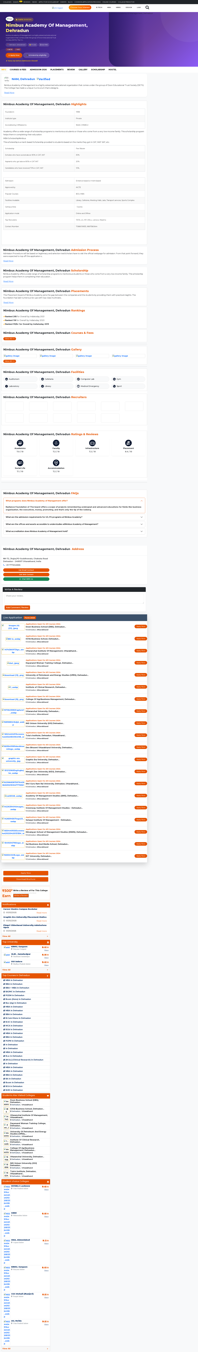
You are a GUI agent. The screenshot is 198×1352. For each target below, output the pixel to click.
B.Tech (99, 7)
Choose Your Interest (80, 7)
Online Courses (109, 2)
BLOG (70, 2)
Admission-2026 (38, 70)
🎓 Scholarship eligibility (36, 55)
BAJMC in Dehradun (15, 992)
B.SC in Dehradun (14, 1022)
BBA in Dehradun (13, 984)
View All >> (10, 339)
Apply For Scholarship (49, 2)
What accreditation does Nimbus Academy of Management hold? (37, 531)
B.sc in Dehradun (13, 1056)
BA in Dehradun (13, 1079)
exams (17, 2)
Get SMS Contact (26, 574)
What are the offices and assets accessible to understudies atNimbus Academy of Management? (52, 524)
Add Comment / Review (17, 607)
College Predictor (126, 2)
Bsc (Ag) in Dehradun (16, 1003)
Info (3, 70)
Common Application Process (87, 2)
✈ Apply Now (13, 55)
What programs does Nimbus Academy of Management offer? (37, 501)
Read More (9, 93)
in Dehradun (11, 1045)
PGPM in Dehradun (14, 1041)
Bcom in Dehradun (14, 1082)
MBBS (118, 7)
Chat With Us (27, 579)
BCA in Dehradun (13, 1086)
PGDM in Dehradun (14, 995)
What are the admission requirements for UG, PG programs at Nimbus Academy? (44, 517)
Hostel (113, 70)
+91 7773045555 (13, 565)
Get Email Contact (26, 570)
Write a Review (21, 895)
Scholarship (98, 70)
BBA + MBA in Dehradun (17, 988)
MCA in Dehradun (14, 1026)
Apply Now (140, 626)
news (34, 2)
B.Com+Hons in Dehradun (18, 1018)
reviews (26, 2)
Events (63, 2)
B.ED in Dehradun (14, 1090)
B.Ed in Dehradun (14, 1029)
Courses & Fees (18, 70)
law (139, 7)
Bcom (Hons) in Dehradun (18, 999)
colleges (7, 2)
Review (71, 70)
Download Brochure (25, 879)
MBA (109, 7)
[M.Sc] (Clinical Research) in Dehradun (24, 1060)
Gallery (83, 70)
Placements (57, 70)
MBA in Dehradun (14, 980)
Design (129, 7)
